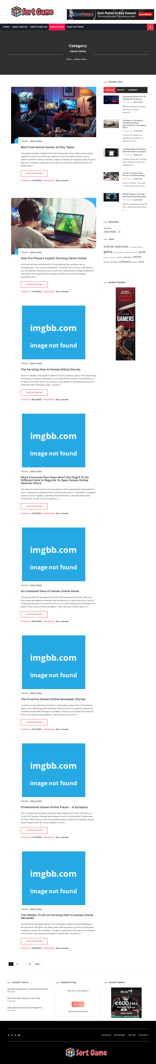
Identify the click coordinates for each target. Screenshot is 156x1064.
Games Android (20, 27)
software (125, 261)
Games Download (39, 27)
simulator (114, 262)
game (108, 252)
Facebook (106, 1035)
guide (142, 252)
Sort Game (83, 1011)
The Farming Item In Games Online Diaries (50, 369)
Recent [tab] (121, 90)
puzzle (106, 262)
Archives (108, 228)
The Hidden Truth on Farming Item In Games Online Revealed (57, 916)
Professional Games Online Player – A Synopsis (54, 807)
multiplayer (127, 257)
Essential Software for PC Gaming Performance (27, 989)
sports (134, 262)
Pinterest (144, 1035)
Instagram (119, 1035)
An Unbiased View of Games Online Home (50, 591)
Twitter (132, 1035)
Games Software (75, 27)
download (121, 246)
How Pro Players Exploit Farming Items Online (53, 258)
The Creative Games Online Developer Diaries (53, 699)
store (141, 261)
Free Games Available (136, 247)
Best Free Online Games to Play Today (47, 147)
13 (29, 964)
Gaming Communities (131, 252)
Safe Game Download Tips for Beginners (24, 1008)
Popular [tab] (109, 90)
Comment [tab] (133, 90)
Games (6, 27)
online (137, 257)
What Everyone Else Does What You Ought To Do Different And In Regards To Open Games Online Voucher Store (55, 480)
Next (37, 964)
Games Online (57, 27)
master (119, 257)
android (109, 246)
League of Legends (109, 257)
